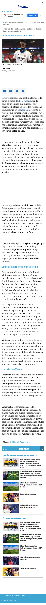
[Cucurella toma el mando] (11, 497)
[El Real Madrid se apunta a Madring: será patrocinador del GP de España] (11, 486)
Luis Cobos (6, 69)
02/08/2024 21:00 (8, 71)
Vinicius (6, 98)
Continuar (32, 15)
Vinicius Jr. (24, 442)
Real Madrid (25, 101)
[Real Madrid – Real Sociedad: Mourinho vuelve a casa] (11, 508)
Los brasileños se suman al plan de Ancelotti (19, 35)
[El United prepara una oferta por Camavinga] (11, 560)
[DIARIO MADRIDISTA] (23, 5)
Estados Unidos (25, 110)
